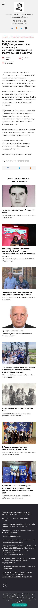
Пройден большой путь (13, 331)
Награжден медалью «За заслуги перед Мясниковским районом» (17, 293)
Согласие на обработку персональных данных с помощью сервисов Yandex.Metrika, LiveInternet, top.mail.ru (17, 575)
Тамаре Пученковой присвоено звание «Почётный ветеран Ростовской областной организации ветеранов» (18, 252)
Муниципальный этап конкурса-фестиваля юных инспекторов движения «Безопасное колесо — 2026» (17, 489)
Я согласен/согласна (20, 605)
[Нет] (35, 600)
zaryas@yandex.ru (19, 23)
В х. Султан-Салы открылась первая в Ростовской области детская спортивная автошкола (18, 369)
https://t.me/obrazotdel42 (21, 154)
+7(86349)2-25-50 (19, 21)
